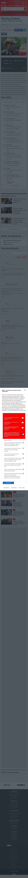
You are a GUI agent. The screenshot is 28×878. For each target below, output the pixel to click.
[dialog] (14, 439)
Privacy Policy (22, 487)
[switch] (23, 418)
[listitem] (14, 415)
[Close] (25, 390)
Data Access (14, 487)
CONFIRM (8, 482)
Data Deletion (6, 487)
